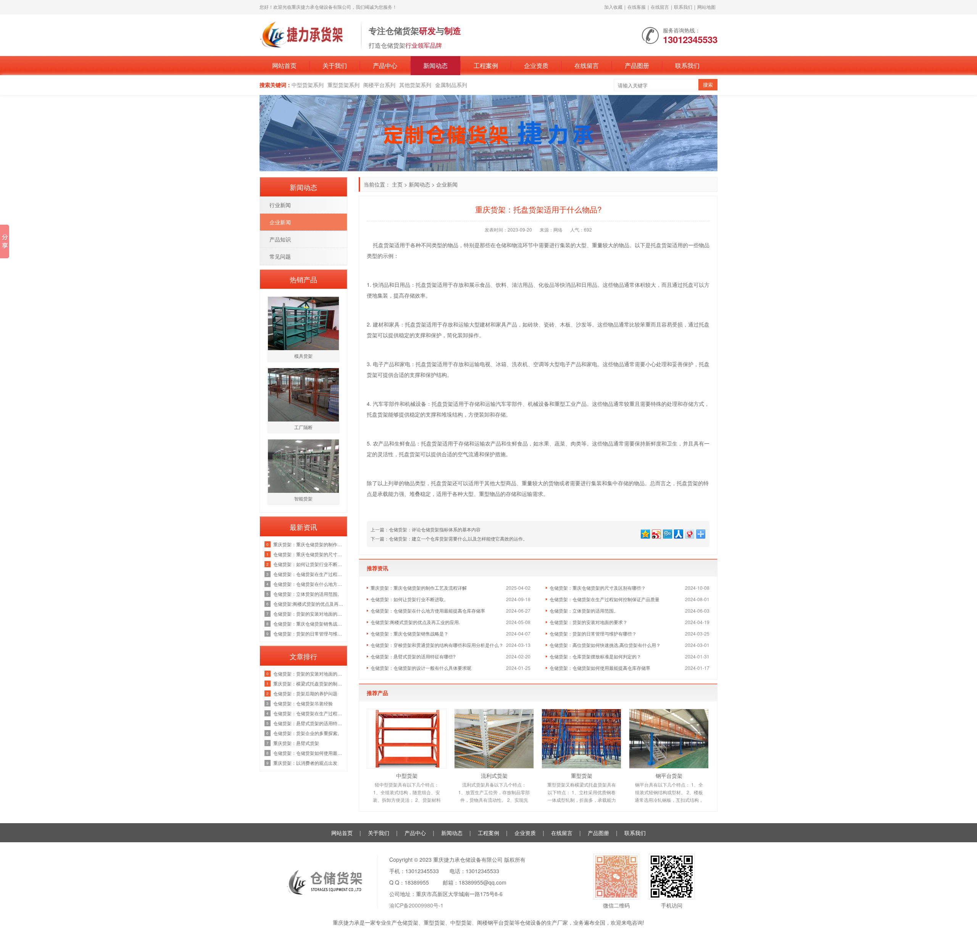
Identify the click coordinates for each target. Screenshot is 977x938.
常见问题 (280, 256)
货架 (389, 245)
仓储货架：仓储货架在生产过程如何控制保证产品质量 (604, 599)
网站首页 (284, 65)
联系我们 (683, 6)
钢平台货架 (669, 775)
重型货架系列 (343, 84)
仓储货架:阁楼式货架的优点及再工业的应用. (415, 622)
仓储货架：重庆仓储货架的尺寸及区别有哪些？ (598, 587)
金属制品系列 (451, 84)
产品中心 (385, 65)
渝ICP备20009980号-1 (416, 905)
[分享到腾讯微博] (666, 533)
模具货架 (303, 355)
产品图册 (637, 65)
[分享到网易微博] (689, 533)
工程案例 (486, 65)
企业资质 (536, 65)
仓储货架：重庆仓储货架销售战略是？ (409, 633)
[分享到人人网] (678, 533)
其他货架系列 (415, 84)
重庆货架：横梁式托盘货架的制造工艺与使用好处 (308, 683)
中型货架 (407, 775)
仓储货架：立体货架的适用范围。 (584, 610)
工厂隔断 (303, 427)
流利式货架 (494, 775)
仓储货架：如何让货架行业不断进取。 (409, 599)
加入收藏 (613, 6)
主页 (397, 184)
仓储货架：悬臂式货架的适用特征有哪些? (413, 656)
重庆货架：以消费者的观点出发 (305, 762)
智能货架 (303, 498)
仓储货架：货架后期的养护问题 (305, 693)
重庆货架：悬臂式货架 (296, 743)
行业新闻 (280, 205)
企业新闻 (447, 184)
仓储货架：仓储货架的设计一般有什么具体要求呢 (421, 667)
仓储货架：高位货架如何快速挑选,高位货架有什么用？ (605, 645)
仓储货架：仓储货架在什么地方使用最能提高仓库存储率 (428, 610)
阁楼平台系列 (379, 84)
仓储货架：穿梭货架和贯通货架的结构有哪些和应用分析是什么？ (437, 645)
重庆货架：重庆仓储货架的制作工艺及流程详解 (419, 587)
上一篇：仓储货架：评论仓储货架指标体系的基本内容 (425, 529)
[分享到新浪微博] (655, 533)
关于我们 (334, 65)
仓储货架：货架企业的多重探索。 (307, 733)
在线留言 (660, 6)
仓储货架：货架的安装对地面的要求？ (588, 622)
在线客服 (636, 6)
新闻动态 (435, 65)
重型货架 (581, 775)
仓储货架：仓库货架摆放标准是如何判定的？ (595, 656)
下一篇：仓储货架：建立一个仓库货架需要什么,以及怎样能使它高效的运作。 (449, 538)
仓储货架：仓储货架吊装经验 (303, 703)
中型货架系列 (308, 84)
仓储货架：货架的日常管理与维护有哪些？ (593, 633)
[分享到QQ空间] (644, 533)
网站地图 (706, 6)
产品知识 (280, 239)
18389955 (417, 882)
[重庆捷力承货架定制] (306, 34)
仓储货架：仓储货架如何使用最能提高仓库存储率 (600, 667)
